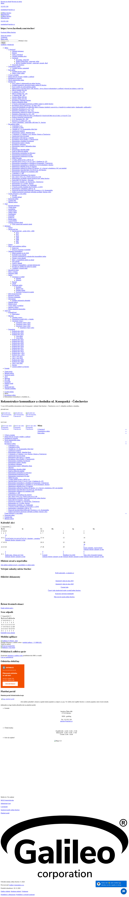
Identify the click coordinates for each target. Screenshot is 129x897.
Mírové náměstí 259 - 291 (19, 93)
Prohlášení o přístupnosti (8, 894)
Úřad (6, 204)
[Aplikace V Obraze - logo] (9, 641)
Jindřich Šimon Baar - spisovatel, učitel (27, 61)
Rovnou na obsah (6, 1)
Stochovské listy (13, 229)
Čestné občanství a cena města (17, 193)
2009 (17, 238)
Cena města (19, 336)
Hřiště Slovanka (17, 158)
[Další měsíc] (10, 527)
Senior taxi (15, 248)
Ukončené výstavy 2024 (23, 322)
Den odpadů (15, 261)
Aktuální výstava (17, 317)
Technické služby (17, 285)
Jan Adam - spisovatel (22, 59)
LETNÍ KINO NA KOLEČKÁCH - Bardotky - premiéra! (22, 538)
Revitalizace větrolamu (19, 144)
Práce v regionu (13, 271)
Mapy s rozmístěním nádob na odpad (23, 260)
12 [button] (6, 536)
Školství (14, 282)
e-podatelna (11, 209)
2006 (17, 243)
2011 (17, 234)
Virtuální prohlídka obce (19, 56)
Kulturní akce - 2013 (18, 353)
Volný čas (7, 311)
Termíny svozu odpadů (19, 258)
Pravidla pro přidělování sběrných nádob (24, 266)
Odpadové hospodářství (15, 251)
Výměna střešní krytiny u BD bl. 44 (22, 160)
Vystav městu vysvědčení (15, 305)
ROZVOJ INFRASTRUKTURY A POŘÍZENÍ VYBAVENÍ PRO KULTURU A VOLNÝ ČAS (41, 115)
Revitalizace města (13, 124)
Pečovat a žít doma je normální (21, 249)
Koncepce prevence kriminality (64, 593)
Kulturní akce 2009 (18, 360)
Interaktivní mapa (13, 270)
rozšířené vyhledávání (7, 44)
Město (6, 48)
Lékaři (14, 283)
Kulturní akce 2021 (18, 341)
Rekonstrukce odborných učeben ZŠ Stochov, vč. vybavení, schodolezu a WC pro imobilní (39, 168)
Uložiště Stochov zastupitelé (20, 68)
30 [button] (84, 545)
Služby (10, 275)
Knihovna (11, 217)
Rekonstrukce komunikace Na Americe (24, 175)
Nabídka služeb (20, 290)
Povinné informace (14, 205)
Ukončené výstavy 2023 (23, 324)
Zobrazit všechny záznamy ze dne (15, 540)
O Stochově (11, 49)
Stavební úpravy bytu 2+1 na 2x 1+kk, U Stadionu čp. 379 (29, 161)
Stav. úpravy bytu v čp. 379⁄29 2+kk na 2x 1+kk (26, 177)
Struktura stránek (16, 891)
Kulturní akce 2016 (18, 350)
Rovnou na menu (17, 1)
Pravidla (14, 195)
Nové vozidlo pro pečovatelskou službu (24, 87)
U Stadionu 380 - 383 (18, 95)
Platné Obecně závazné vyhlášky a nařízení (21, 76)
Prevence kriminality (14, 297)
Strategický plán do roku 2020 (65, 584)
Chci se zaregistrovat (7, 657)
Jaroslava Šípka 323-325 (19, 98)
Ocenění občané (17, 197)
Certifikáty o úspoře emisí (19, 268)
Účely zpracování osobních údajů (22, 224)
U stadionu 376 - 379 (18, 92)
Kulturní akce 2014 (18, 351)
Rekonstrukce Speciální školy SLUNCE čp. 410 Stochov (29, 170)
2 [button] (5, 552)
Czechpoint (4, 806)
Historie (14, 53)
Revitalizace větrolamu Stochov (21, 100)
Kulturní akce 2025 (18, 333)
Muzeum (14, 148)
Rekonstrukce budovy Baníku (21, 143)
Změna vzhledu (5, 891)
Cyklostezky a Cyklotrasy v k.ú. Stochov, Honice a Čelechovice (31, 134)
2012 (17, 232)
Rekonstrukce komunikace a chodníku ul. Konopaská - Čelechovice (32, 163)
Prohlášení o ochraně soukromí (25, 894)
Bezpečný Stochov (14, 295)
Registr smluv (12, 219)
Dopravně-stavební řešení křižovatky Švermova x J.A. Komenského (32, 190)
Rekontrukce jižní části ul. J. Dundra (23, 138)
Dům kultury (16, 314)
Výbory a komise (13, 75)
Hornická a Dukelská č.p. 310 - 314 (22, 110)
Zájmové (18, 280)
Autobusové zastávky (18, 131)
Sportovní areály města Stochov (10, 810)
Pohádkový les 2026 (69, 555)
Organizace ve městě (18, 277)
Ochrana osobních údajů (15, 222)
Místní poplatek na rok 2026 (20, 253)
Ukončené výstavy (17, 321)
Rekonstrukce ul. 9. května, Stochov (23, 183)
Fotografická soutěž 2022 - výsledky (23, 319)
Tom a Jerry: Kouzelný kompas (93, 555)
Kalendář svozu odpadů (19, 255)
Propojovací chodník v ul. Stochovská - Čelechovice (27, 182)
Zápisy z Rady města (18, 73)
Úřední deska (12, 207)
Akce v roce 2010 (17, 358)
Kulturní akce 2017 (18, 348)
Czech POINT (12, 221)
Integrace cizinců (13, 307)
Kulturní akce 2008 (18, 361)
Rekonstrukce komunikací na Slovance (23, 153)
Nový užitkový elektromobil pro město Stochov (26, 83)
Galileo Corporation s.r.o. (16, 885)
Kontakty (18, 287)
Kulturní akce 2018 (18, 346)
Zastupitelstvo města (14, 66)
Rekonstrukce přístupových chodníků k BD (25, 171)
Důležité (18, 278)
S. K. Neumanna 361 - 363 (20, 119)
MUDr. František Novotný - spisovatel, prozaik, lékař (32, 63)
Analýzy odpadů (17, 263)
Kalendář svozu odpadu (8, 633)
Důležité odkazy (13, 302)
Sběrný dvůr (19, 288)
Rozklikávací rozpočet (15, 78)
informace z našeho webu (15, 655)
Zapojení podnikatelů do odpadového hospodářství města (29, 256)
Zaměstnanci (12, 214)
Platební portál (5, 813)
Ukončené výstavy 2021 (27, 327)
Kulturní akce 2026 (18, 331)
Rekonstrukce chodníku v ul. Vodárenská (24, 185)
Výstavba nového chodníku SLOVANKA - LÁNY (27, 187)
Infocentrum (12, 299)
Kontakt (7, 368)
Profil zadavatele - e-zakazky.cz (64, 573)
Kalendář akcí (12, 312)
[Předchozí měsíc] (1, 527)
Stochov (14, 365)
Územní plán (12, 200)
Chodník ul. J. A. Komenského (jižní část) (24, 129)
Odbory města (12, 212)
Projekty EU (12, 82)
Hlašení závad (12, 304)
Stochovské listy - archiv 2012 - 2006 (23, 231)
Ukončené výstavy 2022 (23, 326)
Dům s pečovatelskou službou (17, 246)
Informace (8, 226)
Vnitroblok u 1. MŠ (18, 173)
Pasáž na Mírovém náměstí (20, 151)
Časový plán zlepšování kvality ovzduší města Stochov (64, 590)
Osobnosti (15, 58)
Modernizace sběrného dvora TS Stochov (24, 166)
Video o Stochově (17, 54)
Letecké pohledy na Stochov (20, 366)
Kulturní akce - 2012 (18, 355)
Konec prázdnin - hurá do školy (93, 548)
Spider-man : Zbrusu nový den (14, 555)
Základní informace (18, 51)
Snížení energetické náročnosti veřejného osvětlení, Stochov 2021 (31, 192)
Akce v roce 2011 (17, 356)
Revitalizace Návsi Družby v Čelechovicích (25, 139)
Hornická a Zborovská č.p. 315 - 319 (23, 114)
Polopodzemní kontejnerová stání (22, 154)
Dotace (10, 244)
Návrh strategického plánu (16, 80)
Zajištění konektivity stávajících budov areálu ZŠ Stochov (29, 85)
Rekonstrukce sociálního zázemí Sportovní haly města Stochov (30, 178)
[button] (126, 429)
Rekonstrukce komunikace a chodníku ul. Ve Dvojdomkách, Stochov (32, 165)
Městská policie (13, 202)
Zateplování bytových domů (20, 136)
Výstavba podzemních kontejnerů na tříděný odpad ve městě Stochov (32, 104)
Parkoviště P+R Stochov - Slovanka (23, 180)
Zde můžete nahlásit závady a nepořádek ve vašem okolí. (18, 565)
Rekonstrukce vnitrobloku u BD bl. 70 (23, 188)
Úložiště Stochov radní (19, 71)
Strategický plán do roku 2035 (65, 581)
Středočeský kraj (6, 803)
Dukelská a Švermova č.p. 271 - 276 (23, 109)
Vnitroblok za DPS (18, 127)
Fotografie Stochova (18, 65)
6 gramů (44, 555)
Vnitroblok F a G (17, 126)
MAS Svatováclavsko (14, 294)
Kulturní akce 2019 (18, 344)
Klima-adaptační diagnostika (16, 309)
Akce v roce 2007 (17, 363)
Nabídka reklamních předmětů (21, 300)
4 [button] (42, 552)
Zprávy (10, 227)
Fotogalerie (11, 329)
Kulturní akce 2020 (18, 343)
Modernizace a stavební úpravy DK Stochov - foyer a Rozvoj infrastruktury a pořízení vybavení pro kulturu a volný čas (47, 88)
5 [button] (63, 552)
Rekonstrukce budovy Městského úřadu (24, 146)
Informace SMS (13, 273)
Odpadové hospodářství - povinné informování (26, 265)
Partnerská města (13, 199)
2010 (17, 236)
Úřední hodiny (12, 210)
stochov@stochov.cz (66, 721)
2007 (17, 241)
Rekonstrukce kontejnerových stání (22, 156)
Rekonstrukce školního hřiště (20, 149)
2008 (17, 239)
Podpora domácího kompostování (22, 117)
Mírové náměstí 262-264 (19, 90)
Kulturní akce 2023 (18, 334)
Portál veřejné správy (7, 608)
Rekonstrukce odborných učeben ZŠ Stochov (25, 112)
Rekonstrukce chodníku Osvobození (23, 141)
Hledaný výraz (23, 41)
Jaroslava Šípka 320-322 (19, 97)
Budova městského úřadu (19, 102)
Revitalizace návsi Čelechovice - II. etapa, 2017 (26, 105)
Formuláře (11, 216)
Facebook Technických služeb (25, 292)
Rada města (11, 70)
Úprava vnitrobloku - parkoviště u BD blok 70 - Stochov (29, 122)
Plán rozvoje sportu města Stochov (64, 597)
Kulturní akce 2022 (18, 339)
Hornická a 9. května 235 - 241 (21, 121)
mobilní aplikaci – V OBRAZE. (32, 642)
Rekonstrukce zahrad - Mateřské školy (23, 132)
